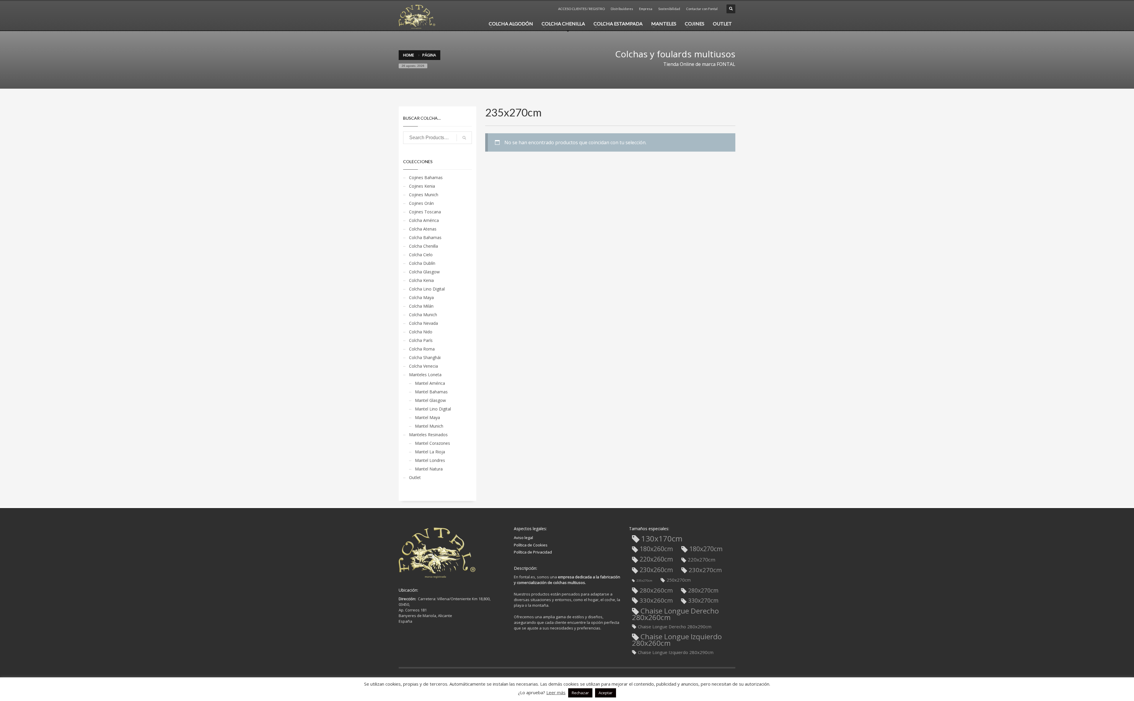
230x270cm (705, 570)
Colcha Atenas (422, 229)
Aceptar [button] (605, 692)
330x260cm (656, 600)
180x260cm (656, 549)
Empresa (645, 9)
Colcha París (421, 340)
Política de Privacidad (533, 552)
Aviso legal (523, 537)
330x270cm (703, 600)
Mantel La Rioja (430, 452)
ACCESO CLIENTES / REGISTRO (581, 9)
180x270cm (706, 549)
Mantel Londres (430, 460)
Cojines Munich (423, 194)
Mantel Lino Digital (433, 409)
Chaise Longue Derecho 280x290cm (674, 626)
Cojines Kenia (422, 186)
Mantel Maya (427, 417)
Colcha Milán (421, 306)
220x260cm (656, 559)
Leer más (556, 692)
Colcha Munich (423, 314)
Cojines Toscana (425, 212)
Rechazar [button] (580, 692)
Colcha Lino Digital (427, 289)
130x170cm (661, 539)
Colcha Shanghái (425, 357)
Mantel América (430, 383)
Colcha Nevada (423, 323)
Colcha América (424, 220)
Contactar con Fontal (702, 9)
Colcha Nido (420, 332)
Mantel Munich (429, 426)
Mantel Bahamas (431, 392)
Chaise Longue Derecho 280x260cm (675, 614)
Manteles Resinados (428, 434)
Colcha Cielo (421, 254)
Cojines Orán (421, 203)
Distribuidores (622, 9)
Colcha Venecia (423, 366)
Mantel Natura (429, 469)
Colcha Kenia (421, 280)
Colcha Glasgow (424, 272)
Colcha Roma (422, 349)
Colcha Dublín (422, 263)
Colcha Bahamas (425, 237)
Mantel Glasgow (430, 400)
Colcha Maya (421, 297)
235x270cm (644, 580)
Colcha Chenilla (423, 246)
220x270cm (702, 559)
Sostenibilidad (669, 9)
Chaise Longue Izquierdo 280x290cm (675, 652)
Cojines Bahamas (426, 177)
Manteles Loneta (425, 374)
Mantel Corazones (432, 443)
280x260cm (656, 590)
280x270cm (703, 590)
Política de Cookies (531, 545)
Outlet (415, 477)
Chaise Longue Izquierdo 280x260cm (677, 639)
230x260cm (656, 570)
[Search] (464, 138)
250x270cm (679, 580)
